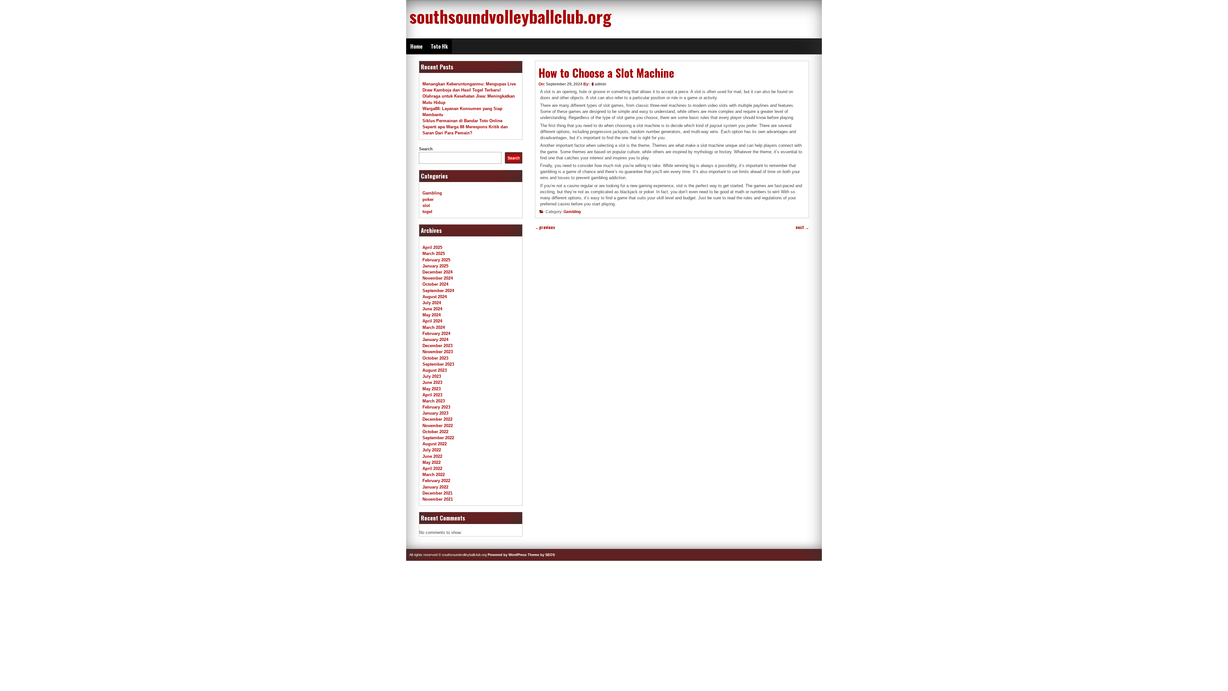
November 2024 (437, 278)
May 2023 (431, 388)
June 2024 (432, 308)
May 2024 (431, 315)
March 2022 (433, 474)
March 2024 (433, 327)
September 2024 (438, 290)
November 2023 (437, 351)
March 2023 (433, 401)
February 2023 (436, 407)
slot (426, 205)
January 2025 (435, 266)
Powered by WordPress (507, 555)
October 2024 (435, 284)
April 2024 (432, 321)
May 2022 (431, 462)
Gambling (572, 212)
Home (416, 46)
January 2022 (435, 487)
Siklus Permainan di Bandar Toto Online (462, 120)
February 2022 (436, 480)
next (802, 227)
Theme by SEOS (541, 555)
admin (600, 84)
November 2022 (437, 425)
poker (428, 199)
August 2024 (434, 296)
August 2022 (434, 443)
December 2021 (437, 493)
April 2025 (432, 247)
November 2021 (437, 499)
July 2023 (431, 376)
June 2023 (432, 382)
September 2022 (438, 437)
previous (545, 227)
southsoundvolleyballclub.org (510, 16)
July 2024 (431, 302)
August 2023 (434, 370)
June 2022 (432, 456)
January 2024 (435, 339)
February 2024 (436, 333)
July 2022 (431, 450)
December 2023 (437, 345)
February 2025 (436, 260)
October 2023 (435, 358)
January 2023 (435, 413)
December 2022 (437, 419)
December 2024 (437, 272)
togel (427, 211)
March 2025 (433, 253)
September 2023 (438, 364)
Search (426, 149)
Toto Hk (439, 46)
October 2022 (435, 431)
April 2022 (432, 468)
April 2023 (432, 395)
